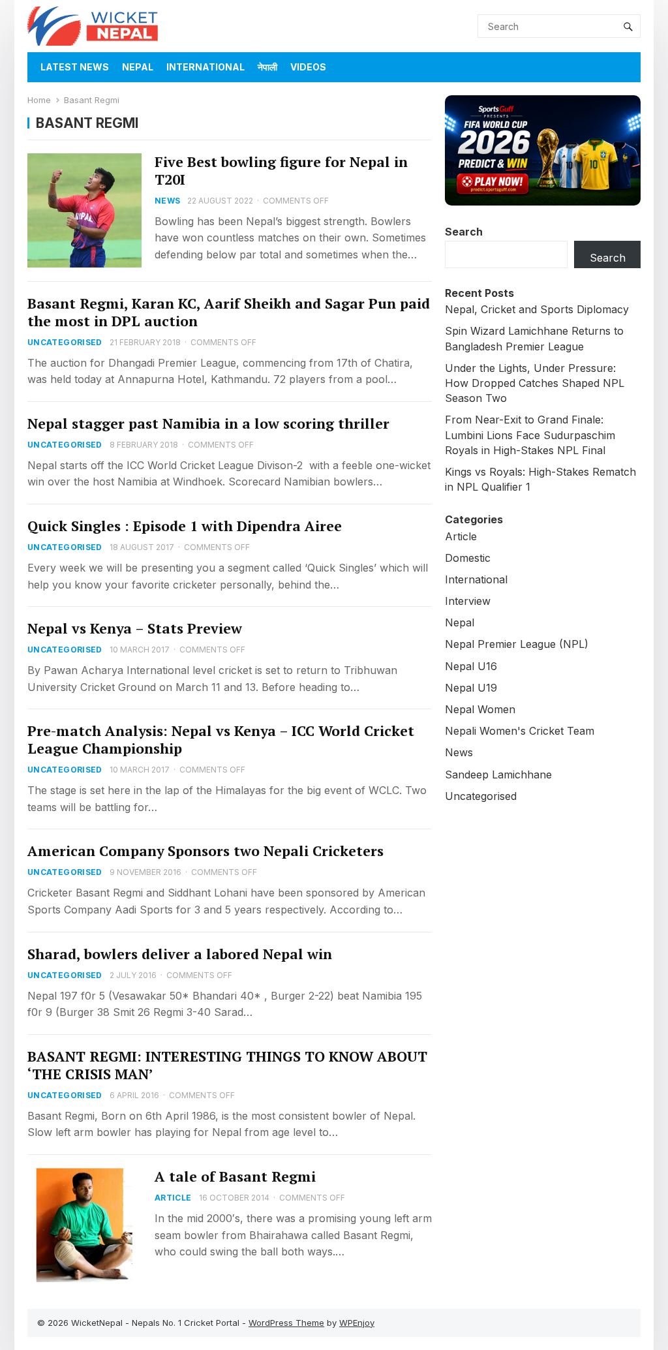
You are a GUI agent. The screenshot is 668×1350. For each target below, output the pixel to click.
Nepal (137, 66)
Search (464, 231)
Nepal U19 (471, 687)
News (167, 201)
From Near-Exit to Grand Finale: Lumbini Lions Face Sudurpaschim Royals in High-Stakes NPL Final (530, 434)
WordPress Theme (286, 1322)
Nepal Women (480, 709)
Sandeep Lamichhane (498, 774)
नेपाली (267, 66)
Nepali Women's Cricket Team (519, 730)
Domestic (468, 557)
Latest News (74, 66)
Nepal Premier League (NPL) (516, 644)
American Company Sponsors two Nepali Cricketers (205, 851)
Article (173, 1198)
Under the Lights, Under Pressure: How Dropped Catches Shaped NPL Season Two (534, 383)
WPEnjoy (356, 1322)
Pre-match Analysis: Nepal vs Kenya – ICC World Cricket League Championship (220, 740)
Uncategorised (64, 342)
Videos (308, 66)
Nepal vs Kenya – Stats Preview (134, 628)
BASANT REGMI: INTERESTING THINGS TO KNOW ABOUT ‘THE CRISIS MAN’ (227, 1065)
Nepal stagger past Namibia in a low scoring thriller (208, 423)
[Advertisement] (543, 901)
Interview (468, 600)
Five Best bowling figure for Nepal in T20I (281, 171)
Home (39, 100)
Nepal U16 (471, 666)
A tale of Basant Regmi (235, 1176)
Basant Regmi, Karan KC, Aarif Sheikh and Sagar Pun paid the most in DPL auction (228, 312)
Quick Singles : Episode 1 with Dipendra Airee (184, 526)
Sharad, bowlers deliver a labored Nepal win (179, 954)
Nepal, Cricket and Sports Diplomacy (537, 309)
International (205, 66)
